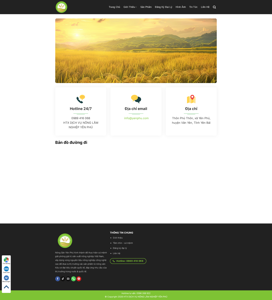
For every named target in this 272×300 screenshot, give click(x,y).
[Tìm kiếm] (214, 7)
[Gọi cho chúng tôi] (73, 278)
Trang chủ (114, 7)
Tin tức (193, 7)
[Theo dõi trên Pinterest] (78, 278)
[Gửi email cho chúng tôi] (68, 278)
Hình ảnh (181, 7)
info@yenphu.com (136, 118)
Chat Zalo (6, 272)
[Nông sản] (73, 7)
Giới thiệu (129, 7)
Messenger (6, 281)
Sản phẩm (146, 7)
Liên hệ (205, 7)
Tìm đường (6, 263)
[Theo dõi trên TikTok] (62, 278)
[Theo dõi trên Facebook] (57, 278)
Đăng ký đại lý (163, 7)
